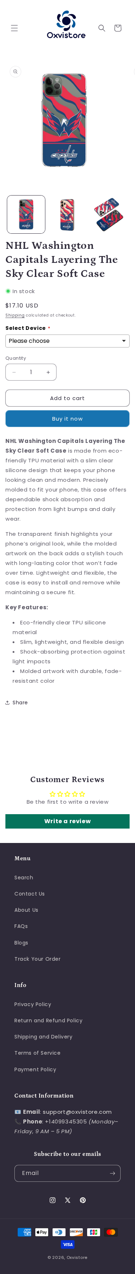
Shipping (15, 315)
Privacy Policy (32, 1004)
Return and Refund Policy (48, 1020)
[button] (14, 28)
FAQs (21, 926)
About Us (26, 910)
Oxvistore (77, 1257)
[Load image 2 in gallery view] (67, 214)
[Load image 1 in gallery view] (26, 214)
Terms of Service (37, 1053)
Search (23, 877)
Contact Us (29, 893)
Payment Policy (35, 1069)
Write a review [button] (67, 821)
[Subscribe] (112, 1173)
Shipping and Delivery (43, 1036)
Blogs (21, 942)
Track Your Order (37, 959)
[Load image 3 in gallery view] (108, 214)
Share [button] (20, 702)
